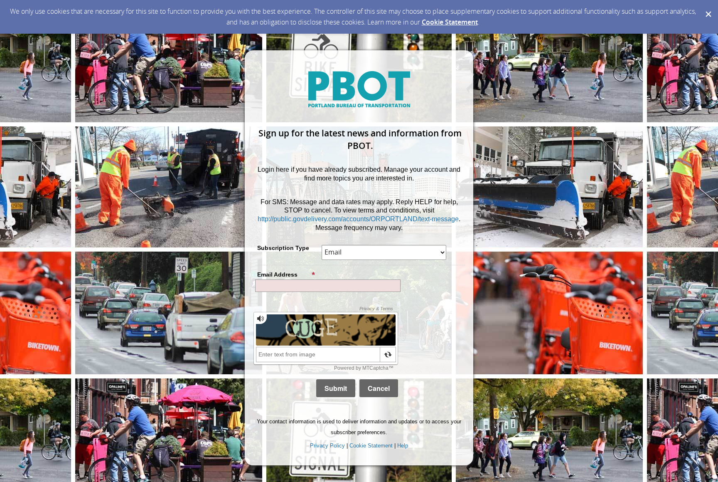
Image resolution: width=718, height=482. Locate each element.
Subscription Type (283, 248)
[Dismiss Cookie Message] (707, 8)
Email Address (277, 274)
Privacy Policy (327, 445)
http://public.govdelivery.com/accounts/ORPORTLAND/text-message (358, 218)
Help (402, 445)
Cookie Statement (450, 22)
